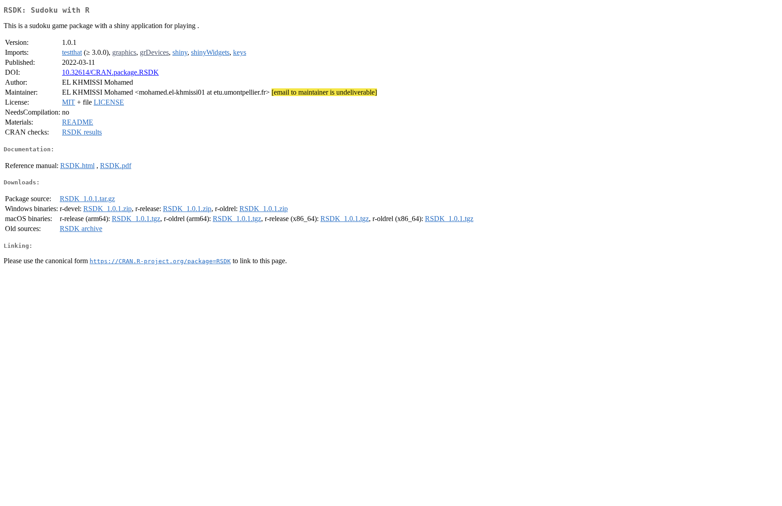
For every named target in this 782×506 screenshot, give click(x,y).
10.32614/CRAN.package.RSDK (110, 72)
